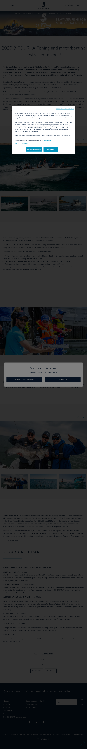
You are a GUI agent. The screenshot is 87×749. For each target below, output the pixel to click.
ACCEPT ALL (50, 149)
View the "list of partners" (21, 143)
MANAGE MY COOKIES (34, 149)
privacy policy (47, 140)
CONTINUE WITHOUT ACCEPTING (65, 109)
